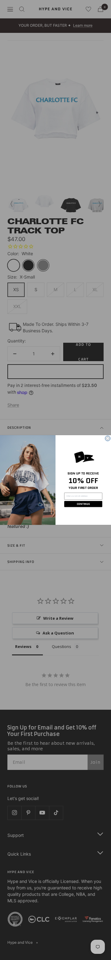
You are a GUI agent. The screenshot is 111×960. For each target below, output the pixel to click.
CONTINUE (83, 504)
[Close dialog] (107, 438)
